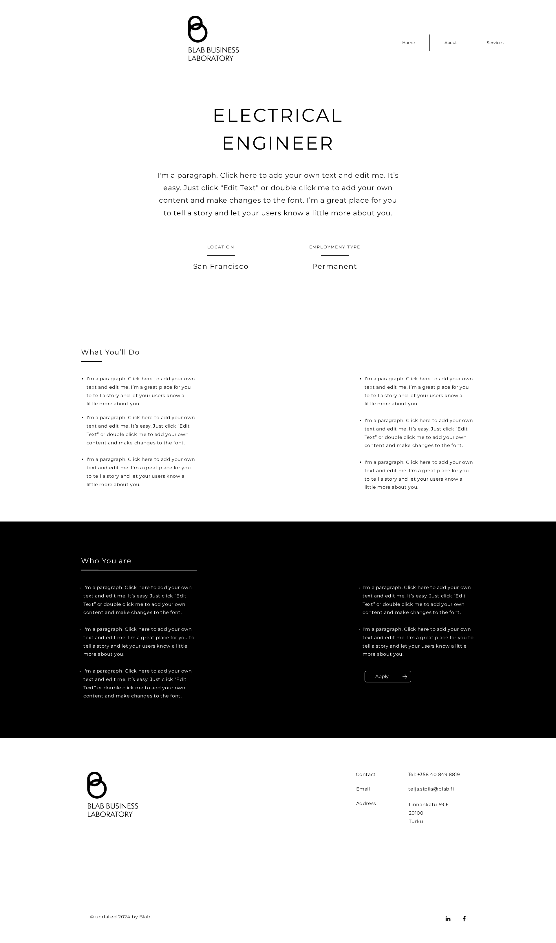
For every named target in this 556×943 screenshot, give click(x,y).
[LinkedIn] (448, 918)
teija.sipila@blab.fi (431, 789)
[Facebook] (464, 918)
